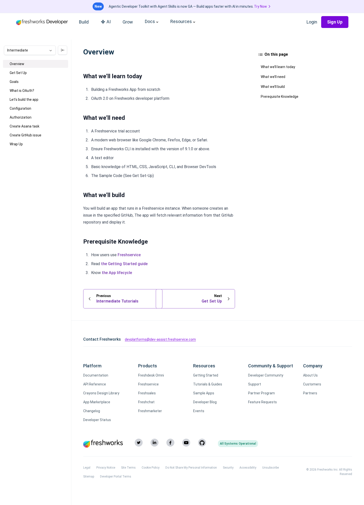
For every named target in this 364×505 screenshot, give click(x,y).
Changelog (91, 411)
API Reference (94, 384)
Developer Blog (205, 402)
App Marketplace (96, 402)
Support (254, 384)
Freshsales (147, 393)
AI (108, 21)
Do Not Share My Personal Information (191, 467)
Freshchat (146, 402)
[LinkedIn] (154, 443)
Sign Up (334, 22)
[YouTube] (186, 443)
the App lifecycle (117, 272)
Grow (128, 22)
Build (84, 22)
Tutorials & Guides (207, 384)
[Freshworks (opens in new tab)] (103, 444)
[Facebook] (170, 443)
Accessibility (247, 467)
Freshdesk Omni (151, 375)
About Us (310, 375)
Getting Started (205, 375)
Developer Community (265, 375)
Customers (312, 384)
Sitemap (88, 476)
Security (228, 467)
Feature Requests (262, 402)
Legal (86, 467)
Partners (310, 393)
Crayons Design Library (101, 393)
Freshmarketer (150, 411)
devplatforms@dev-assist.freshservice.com (160, 339)
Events (198, 411)
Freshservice (129, 254)
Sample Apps (203, 393)
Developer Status (97, 420)
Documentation (95, 375)
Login (312, 22)
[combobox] (30, 50)
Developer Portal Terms (115, 476)
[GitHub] (202, 443)
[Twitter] (139, 443)
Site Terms (128, 467)
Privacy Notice (105, 467)
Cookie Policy (150, 467)
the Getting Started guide (124, 263)
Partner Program (261, 393)
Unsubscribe (270, 467)
